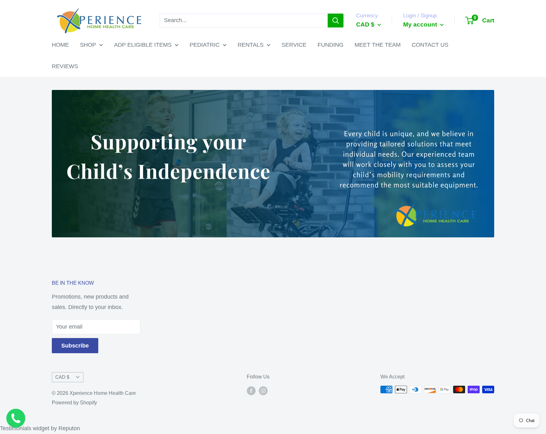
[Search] (335, 20)
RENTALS (251, 45)
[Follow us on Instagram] (263, 390)
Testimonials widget (24, 428)
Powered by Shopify (74, 402)
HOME (60, 45)
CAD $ (62, 377)
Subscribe (75, 345)
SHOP (88, 45)
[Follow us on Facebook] (251, 390)
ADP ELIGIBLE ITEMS (143, 45)
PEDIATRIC (205, 45)
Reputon (69, 428)
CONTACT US (430, 45)
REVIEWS (65, 66)
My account (421, 24)
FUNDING (330, 45)
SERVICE (294, 45)
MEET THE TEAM (378, 45)
